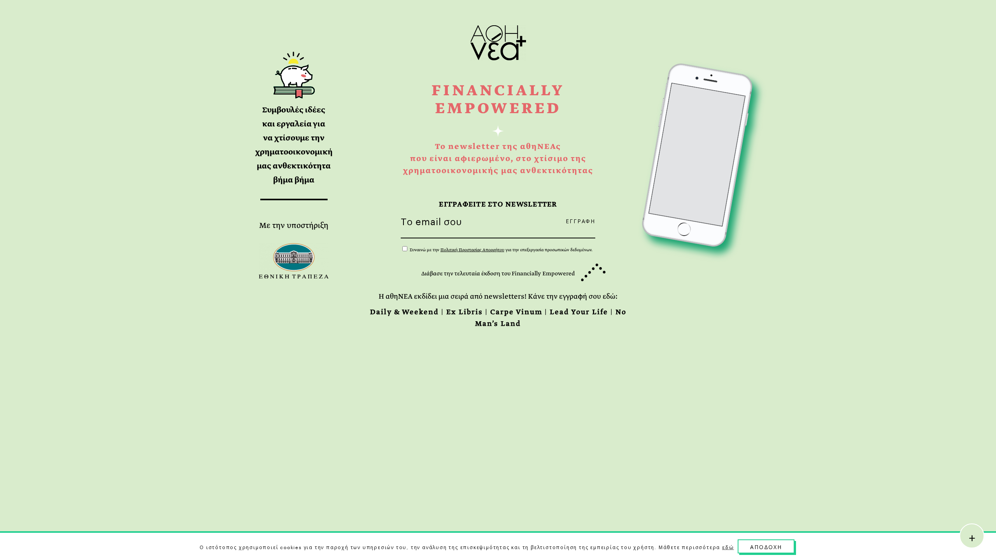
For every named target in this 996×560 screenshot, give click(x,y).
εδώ (728, 547)
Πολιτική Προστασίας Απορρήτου (472, 250)
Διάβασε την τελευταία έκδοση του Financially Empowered (498, 273)
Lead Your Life (579, 312)
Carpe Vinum (516, 312)
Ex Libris (464, 312)
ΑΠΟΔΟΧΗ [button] (766, 546)
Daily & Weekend (404, 312)
